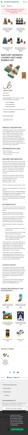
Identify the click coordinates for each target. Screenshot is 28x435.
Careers (6, 395)
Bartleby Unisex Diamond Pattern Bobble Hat (20, 29)
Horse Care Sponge (7, 339)
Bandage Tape (20, 339)
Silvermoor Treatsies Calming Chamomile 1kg (20, 305)
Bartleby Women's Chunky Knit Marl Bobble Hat (5, 362)
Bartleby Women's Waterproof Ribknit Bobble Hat (8, 29)
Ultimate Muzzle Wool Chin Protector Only (20, 323)
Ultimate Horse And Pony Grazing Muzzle (7, 323)
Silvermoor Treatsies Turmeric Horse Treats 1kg (7, 305)
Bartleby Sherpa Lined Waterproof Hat (7, 48)
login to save (9, 119)
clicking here (14, 425)
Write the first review (8, 115)
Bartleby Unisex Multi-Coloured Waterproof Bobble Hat (20, 49)
